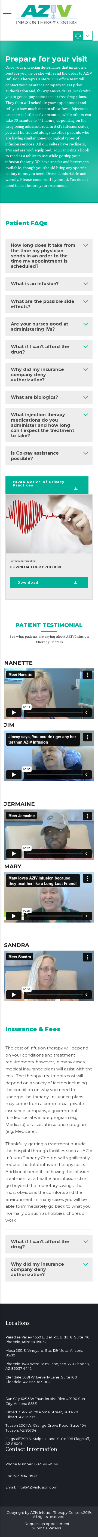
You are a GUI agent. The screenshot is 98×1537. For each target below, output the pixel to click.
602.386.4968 (46, 1464)
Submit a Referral (47, 1528)
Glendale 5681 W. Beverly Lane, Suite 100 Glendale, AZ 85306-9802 (41, 1379)
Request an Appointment (47, 1523)
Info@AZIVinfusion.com (37, 1487)
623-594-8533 (25, 1476)
